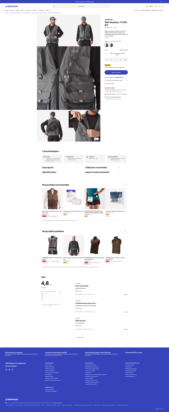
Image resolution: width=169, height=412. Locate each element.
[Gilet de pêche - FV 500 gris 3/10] (68, 78)
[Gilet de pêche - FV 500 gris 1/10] (84, 30)
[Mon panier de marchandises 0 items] (162, 6)
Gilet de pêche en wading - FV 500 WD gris (73, 258)
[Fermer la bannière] (163, 2)
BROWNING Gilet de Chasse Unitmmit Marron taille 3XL (94, 258)
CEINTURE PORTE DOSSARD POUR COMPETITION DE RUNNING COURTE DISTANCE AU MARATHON (93, 212)
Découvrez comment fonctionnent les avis (50, 305)
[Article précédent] (121, 184)
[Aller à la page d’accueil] (11, 6)
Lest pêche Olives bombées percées (115, 211)
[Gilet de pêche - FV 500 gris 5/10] (84, 126)
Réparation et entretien (157, 10)
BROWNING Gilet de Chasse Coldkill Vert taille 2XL (115, 258)
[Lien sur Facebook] (6, 369)
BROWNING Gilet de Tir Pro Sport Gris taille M (52, 258)
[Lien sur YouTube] (9, 369)
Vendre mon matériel (145, 10)
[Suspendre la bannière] (160, 2)
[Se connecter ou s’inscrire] (159, 6)
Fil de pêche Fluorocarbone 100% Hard (73, 211)
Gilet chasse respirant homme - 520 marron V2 (52, 212)
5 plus (96, 138)
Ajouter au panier (116, 72)
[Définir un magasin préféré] (146, 6)
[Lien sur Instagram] (12, 369)
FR (152, 6)
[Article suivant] (125, 184)
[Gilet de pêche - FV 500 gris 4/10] (53, 126)
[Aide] (155, 6)
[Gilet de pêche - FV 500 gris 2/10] (53, 30)
